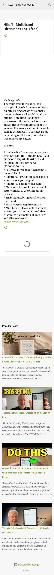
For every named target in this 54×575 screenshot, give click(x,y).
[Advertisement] (27, 70)
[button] (5, 36)
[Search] (50, 4)
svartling (28, 571)
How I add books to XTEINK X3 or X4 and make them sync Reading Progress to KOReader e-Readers (25, 472)
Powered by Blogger (29, 564)
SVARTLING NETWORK (21, 4)
